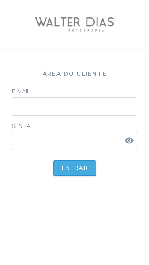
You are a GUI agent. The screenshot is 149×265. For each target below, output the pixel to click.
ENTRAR (75, 168)
